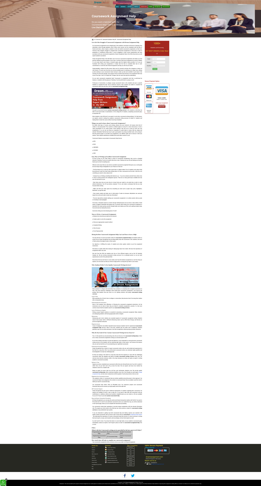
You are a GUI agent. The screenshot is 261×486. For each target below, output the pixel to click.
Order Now (162, 106)
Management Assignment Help (113, 462)
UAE (130, 454)
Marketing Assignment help (112, 460)
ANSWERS (123, 6)
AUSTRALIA (130, 447)
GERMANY (131, 460)
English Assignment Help (112, 458)
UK (130, 449)
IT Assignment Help (111, 451)
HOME (95, 6)
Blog (92, 468)
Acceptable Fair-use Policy (97, 464)
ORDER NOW (144, 6)
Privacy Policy (94, 462)
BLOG (117, 6)
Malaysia (130, 464)
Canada (130, 462)
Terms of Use (94, 460)
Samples (93, 449)
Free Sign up (157, 6)
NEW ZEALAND (131, 456)
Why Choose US (95, 454)
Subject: (149, 62)
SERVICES (102, 6)
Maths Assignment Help (111, 456)
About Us (93, 447)
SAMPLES (136, 6)
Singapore (131, 458)
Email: (149, 58)
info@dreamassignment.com (124, 2)
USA (130, 451)
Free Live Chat (166, 6)
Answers (93, 456)
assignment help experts (136, 414)
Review (93, 451)
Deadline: (149, 65)
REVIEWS (130, 6)
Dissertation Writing (111, 454)
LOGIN (150, 6)
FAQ (92, 466)
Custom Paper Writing (111, 447)
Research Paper (110, 449)
